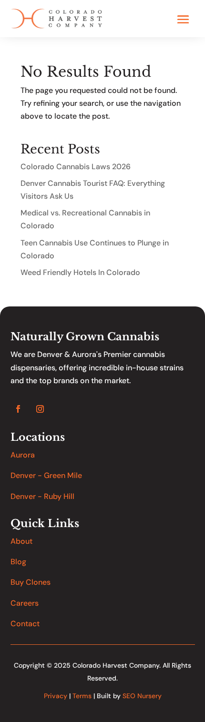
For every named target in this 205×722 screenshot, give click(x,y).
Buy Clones (30, 582)
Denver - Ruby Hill (42, 496)
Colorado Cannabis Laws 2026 (75, 167)
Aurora (22, 455)
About (21, 541)
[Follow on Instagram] (40, 409)
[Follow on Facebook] (18, 409)
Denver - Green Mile (46, 475)
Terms (82, 695)
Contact (25, 624)
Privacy (55, 695)
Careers (24, 603)
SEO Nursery (142, 695)
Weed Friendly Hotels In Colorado (80, 272)
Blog (18, 562)
